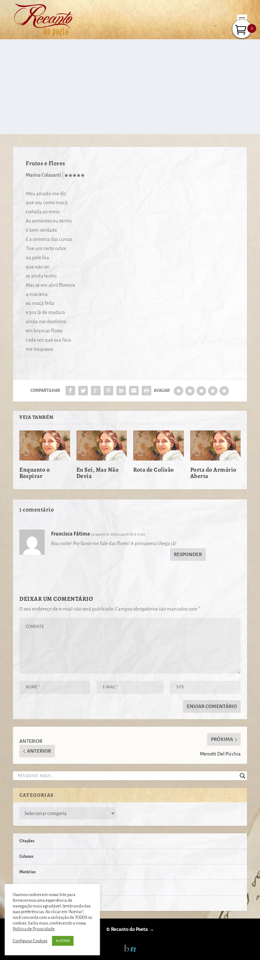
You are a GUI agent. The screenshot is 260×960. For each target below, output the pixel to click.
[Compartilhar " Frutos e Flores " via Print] (146, 390)
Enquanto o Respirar (34, 473)
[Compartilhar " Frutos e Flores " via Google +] (95, 390)
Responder (188, 554)
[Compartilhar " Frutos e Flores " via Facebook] (70, 390)
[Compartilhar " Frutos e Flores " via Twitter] (83, 390)
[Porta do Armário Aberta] (215, 445)
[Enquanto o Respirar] (44, 445)
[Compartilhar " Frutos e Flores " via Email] (133, 390)
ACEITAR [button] (63, 941)
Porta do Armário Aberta (213, 473)
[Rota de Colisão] (158, 445)
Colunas (26, 856)
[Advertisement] (130, 86)
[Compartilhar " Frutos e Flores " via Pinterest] (108, 390)
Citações (26, 841)
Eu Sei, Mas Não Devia (97, 473)
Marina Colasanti (43, 175)
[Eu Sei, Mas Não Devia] (101, 445)
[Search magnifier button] (242, 775)
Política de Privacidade (34, 928)
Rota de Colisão (153, 470)
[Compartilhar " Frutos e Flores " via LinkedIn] (121, 390)
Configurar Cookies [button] (30, 940)
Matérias (27, 872)
